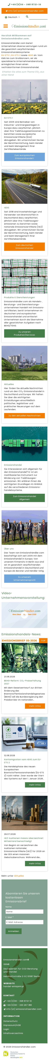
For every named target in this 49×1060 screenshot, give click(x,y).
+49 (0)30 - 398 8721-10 (26, 4)
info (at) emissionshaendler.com (26, 10)
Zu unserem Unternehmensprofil (24, 579)
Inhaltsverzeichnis (13, 1033)
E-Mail (10, 917)
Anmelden (13, 931)
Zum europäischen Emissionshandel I (24, 157)
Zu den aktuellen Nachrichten (25, 415)
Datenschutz (11, 1021)
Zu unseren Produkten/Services (24, 333)
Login (6, 1029)
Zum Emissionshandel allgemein (24, 498)
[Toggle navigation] (6, 26)
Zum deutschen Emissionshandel (24, 247)
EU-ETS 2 (16, 55)
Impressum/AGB (12, 1025)
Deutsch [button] (13, 17)
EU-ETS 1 (6, 55)
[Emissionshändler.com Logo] (28, 26)
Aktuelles (19, 875)
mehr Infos (35, 706)
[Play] (24, 615)
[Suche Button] (27, 16)
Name (9, 906)
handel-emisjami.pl (14, 986)
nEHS (30, 55)
